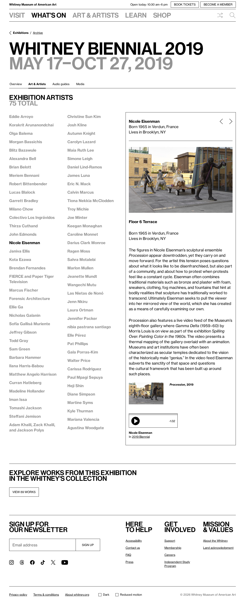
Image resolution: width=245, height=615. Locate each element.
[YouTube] (64, 562)
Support (169, 540)
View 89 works (24, 492)
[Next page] (229, 127)
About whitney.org (77, 594)
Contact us (133, 547)
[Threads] (22, 562)
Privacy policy (18, 594)
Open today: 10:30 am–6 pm (149, 4)
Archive (38, 32)
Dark (106, 594)
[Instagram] (11, 562)
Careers (169, 555)
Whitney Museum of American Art (32, 4)
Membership (172, 547)
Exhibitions (21, 32)
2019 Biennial (141, 436)
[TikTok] (43, 562)
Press (129, 562)
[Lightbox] (181, 180)
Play (135, 421)
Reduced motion (131, 594)
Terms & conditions (46, 594)
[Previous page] (221, 127)
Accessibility (134, 540)
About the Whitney (215, 540)
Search (231, 15)
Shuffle (220, 15)
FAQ (128, 555)
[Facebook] (32, 562)
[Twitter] (53, 562)
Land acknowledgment (218, 547)
